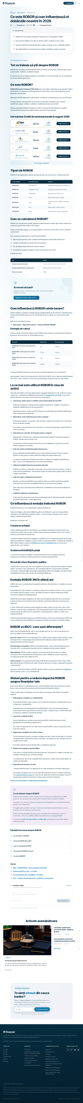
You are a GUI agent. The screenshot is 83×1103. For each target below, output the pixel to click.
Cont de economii (29, 1058)
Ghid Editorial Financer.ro (52, 1061)
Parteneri (48, 1054)
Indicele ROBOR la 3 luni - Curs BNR (25, 871)
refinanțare (67, 669)
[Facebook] (68, 1049)
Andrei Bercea (21, 25)
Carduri (5, 1059)
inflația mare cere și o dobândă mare (44, 543)
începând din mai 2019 (53, 395)
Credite (5, 1051)
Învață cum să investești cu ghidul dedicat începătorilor (29, 780)
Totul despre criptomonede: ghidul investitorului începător (32, 1052)
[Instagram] (71, 1049)
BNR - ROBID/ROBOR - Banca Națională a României (30, 868)
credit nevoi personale (28, 819)
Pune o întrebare (62, 900)
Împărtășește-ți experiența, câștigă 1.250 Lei (52, 1073)
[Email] (78, 1049)
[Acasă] (9, 3)
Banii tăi (5, 1054)
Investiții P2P (27, 1063)
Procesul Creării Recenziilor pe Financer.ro (53, 1064)
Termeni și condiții (76, 1098)
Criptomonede (7, 1056)
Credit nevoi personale (30, 1060)
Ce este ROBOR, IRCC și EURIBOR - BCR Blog (28, 875)
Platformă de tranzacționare (32, 1065)
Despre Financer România (52, 1070)
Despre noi (48, 1049)
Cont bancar (27, 1049)
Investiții (5, 1049)
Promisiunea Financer (46, 25)
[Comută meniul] (78, 3)
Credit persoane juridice (31, 1055)
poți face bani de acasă (24, 775)
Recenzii (5, 1061)
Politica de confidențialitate (52, 1067)
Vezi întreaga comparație (41, 163)
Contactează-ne (50, 1051)
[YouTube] (74, 1049)
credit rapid (42, 819)
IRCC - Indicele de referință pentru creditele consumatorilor (33, 878)
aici (55, 110)
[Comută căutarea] (75, 3)
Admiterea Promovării (51, 1059)
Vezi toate (68, 885)
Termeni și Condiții (50, 1056)
